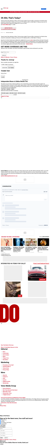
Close (1, 444)
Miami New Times (7, 391)
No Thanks (2, 426)
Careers (4, 380)
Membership (5, 383)
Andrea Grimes (29, 44)
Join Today (2, 425)
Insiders (3, 421)
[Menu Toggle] (1, 9)
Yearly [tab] (12, 89)
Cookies (8, 397)
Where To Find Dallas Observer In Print (9, 347)
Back (1, 437)
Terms (11, 57)
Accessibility (13, 397)
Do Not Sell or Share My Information (9, 402)
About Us (5, 375)
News (4, 351)
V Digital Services (6, 394)
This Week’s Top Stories (6, 422)
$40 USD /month (21, 93)
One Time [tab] (3, 89)
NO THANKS (11, 67)
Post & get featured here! (41, 263)
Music (4, 356)
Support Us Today (5, 96)
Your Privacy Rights (21, 397)
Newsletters (5, 359)
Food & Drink (6, 353)
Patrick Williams (5, 24)
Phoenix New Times (7, 393)
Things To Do (6, 358)
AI (16, 397)
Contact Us (5, 376)
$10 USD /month (4, 93)
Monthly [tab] (8, 89)
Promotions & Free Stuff (8, 365)
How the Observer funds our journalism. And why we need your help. (25, 11)
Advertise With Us (7, 366)
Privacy (15, 57)
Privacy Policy (6, 369)
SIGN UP (4, 55)
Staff (4, 378)
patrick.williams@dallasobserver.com (9, 175)
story (32, 40)
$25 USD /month (13, 93)
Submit (6, 437)
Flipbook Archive (6, 381)
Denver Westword (7, 388)
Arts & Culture (6, 354)
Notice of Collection (5, 57)
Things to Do (3, 419)
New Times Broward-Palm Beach (10, 390)
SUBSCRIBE (4, 67)
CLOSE (2, 77)
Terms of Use (6, 368)
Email (2, 52)
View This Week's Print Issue (7, 345)
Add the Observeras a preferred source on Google (8, 28)
